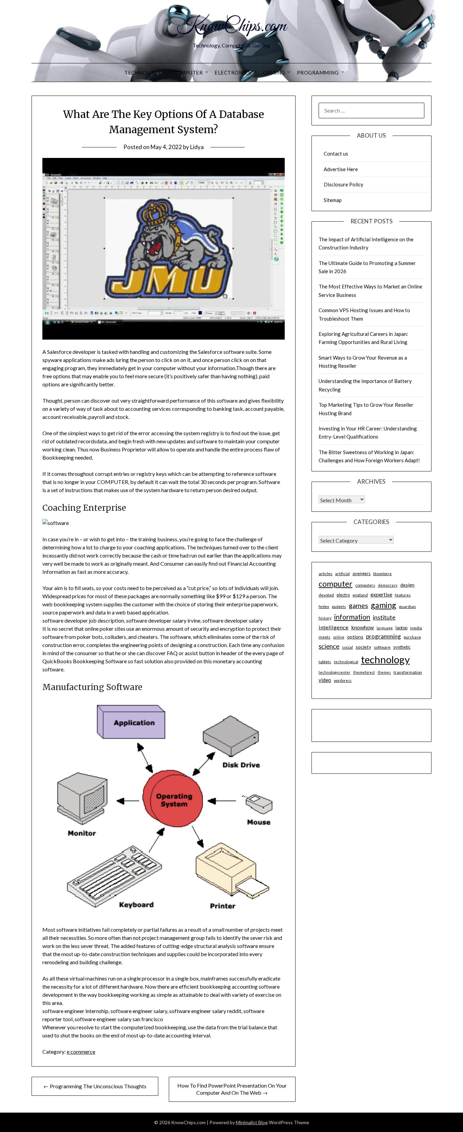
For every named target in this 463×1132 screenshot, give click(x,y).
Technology (142, 72)
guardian (407, 606)
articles (326, 573)
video (325, 680)
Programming (318, 72)
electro (343, 595)
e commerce (81, 1051)
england (360, 595)
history (325, 618)
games (358, 605)
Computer (188, 72)
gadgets (339, 606)
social (347, 647)
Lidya (197, 146)
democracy (388, 585)
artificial (342, 573)
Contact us (336, 153)
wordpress (342, 680)
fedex (324, 606)
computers (365, 585)
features (403, 595)
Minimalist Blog (252, 1122)
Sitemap (333, 200)
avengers (361, 573)
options (355, 637)
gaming (383, 605)
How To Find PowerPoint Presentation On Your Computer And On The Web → (232, 1089)
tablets (325, 661)
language (385, 628)
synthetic (401, 647)
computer (336, 583)
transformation (408, 672)
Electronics (233, 72)
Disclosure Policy (343, 184)
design (407, 585)
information (352, 617)
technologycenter (334, 672)
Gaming (274, 72)
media (416, 627)
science (329, 646)
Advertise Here (341, 169)
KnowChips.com (231, 26)
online (338, 637)
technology (385, 659)
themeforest (364, 672)
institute (384, 617)
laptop (401, 627)
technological (346, 662)
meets (324, 637)
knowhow (362, 627)
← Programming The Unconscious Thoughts (94, 1086)
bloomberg (382, 573)
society (363, 647)
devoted (326, 595)
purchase (412, 637)
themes (384, 672)
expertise (381, 594)
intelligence (333, 627)
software (382, 647)
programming (383, 636)
